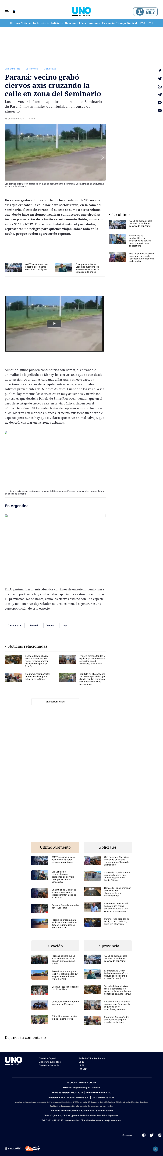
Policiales (57, 23)
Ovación (70, 23)
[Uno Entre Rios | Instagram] (160, 1135)
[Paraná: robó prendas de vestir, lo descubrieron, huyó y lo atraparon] (108, 922)
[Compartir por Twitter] (160, 79)
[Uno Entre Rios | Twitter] (152, 1135)
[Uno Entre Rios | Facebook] (144, 1135)
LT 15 (150, 23)
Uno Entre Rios (12, 69)
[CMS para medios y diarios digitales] (13, 1148)
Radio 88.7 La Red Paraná (92, 1058)
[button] (7, 11)
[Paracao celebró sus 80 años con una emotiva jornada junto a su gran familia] (55, 960)
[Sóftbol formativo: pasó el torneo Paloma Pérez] (55, 1019)
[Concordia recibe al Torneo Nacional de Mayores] (55, 1005)
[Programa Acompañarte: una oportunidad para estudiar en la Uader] (28, 679)
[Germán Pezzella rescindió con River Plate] (55, 908)
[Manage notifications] (155, 1149)
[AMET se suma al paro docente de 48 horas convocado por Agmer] (28, 267)
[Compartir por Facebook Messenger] (160, 102)
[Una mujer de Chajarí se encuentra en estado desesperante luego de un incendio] (133, 257)
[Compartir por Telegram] (160, 94)
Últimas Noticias (20, 23)
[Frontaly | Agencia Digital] (30, 1148)
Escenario (108, 23)
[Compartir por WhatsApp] (160, 87)
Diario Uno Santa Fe (49, 1065)
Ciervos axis (50, 69)
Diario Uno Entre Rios (50, 1062)
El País (81, 23)
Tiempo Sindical (126, 23)
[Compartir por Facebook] (160, 71)
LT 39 (141, 23)
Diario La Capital (47, 1058)
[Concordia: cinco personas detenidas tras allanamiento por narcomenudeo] (108, 892)
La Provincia (41, 23)
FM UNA (83, 1069)
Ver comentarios (55, 702)
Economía (93, 23)
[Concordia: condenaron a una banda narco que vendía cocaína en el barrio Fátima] (108, 876)
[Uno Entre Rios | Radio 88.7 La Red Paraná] (145, 12)
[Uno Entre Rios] (81, 11)
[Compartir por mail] (160, 110)
